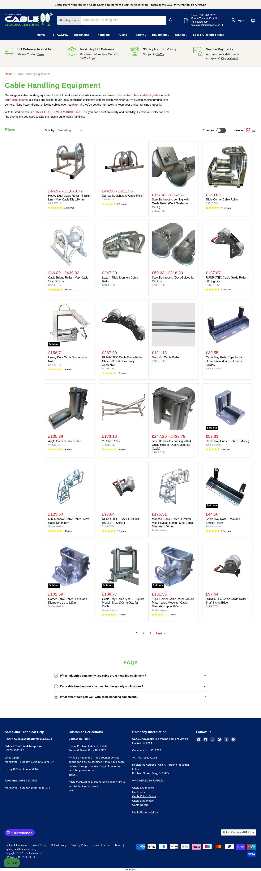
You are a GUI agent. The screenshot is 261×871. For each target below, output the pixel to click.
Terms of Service (101, 845)
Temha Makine (213, 368)
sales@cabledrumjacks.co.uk (207, 25)
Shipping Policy (79, 845)
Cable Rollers (140, 804)
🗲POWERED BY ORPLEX (20, 857)
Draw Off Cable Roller (165, 357)
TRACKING (60, 34)
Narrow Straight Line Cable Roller (122, 195)
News (118, 845)
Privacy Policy (39, 845)
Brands (180, 34)
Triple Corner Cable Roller (222, 199)
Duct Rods (138, 792)
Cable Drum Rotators (145, 812)
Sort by (49, 130)
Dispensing (82, 34)
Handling (103, 34)
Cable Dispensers (143, 800)
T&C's (160, 54)
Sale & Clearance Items (208, 34)
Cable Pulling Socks (144, 796)
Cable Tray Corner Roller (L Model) (227, 441)
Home (41, 34)
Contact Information (16, 845)
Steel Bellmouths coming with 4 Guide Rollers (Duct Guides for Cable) (171, 444)
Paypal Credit (229, 58)
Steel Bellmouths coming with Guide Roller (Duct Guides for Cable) (170, 203)
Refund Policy (58, 845)
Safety (140, 34)
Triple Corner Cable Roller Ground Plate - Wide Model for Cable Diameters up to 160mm (173, 602)
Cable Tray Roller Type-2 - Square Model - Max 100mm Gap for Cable (123, 602)
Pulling (123, 34)
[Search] (171, 20)
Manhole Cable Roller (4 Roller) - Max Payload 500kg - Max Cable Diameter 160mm (172, 522)
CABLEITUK (54, 203)
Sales (40, 54)
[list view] (253, 130)
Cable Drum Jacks (143, 787)
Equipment (160, 34)
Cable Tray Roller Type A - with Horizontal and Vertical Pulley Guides (225, 361)
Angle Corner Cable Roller (64, 441)
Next (159, 633)
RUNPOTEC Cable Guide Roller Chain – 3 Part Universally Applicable (122, 361)
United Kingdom (236, 832)
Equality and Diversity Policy (21, 849)
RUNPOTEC (212, 285)
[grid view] (248, 130)
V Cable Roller (111, 441)
